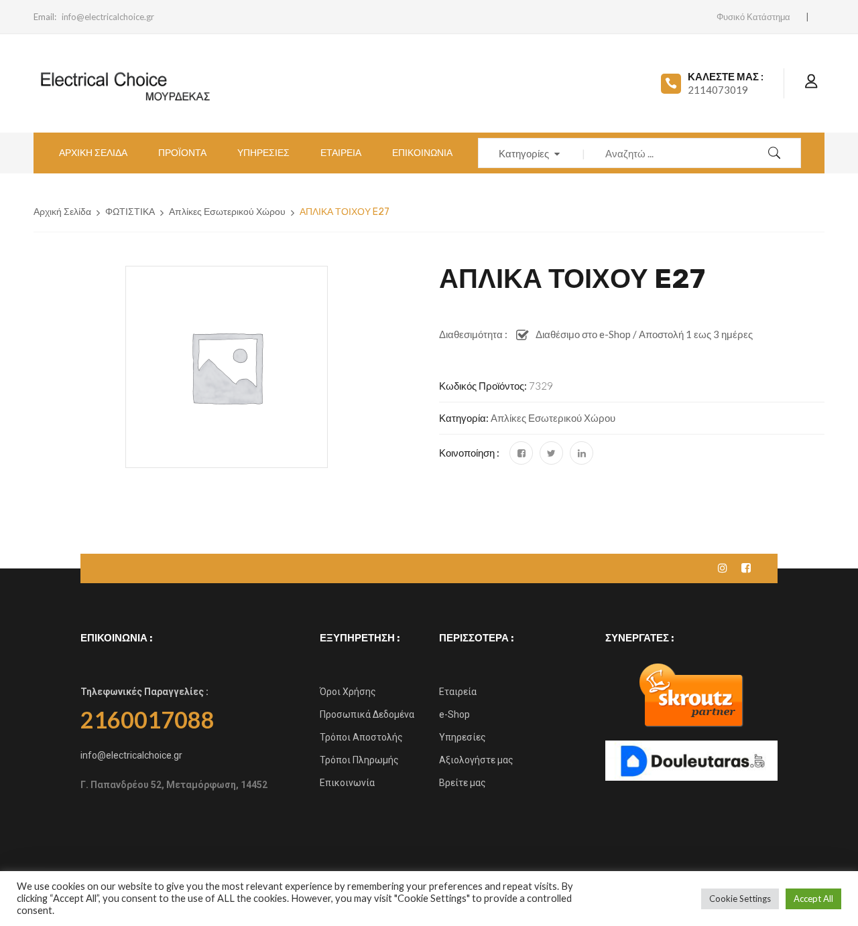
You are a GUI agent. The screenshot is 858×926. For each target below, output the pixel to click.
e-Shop (454, 714)
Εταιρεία (458, 691)
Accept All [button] (813, 898)
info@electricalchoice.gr (108, 16)
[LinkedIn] (581, 453)
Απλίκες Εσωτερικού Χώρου (227, 212)
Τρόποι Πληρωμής (359, 760)
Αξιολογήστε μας (476, 760)
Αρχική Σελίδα (62, 212)
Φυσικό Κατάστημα (753, 16)
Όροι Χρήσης (348, 691)
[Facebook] (521, 453)
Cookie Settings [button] (740, 898)
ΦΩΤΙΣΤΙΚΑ (130, 212)
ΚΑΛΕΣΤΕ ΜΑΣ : (725, 76)
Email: (45, 16)
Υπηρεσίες (462, 737)
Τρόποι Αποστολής (361, 737)
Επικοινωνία (347, 782)
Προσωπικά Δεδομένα (367, 714)
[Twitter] (551, 453)
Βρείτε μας (462, 782)
